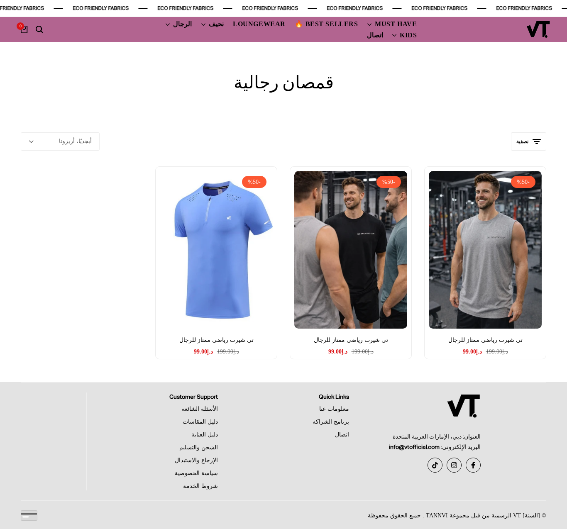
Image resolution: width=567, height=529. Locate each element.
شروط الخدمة (200, 486)
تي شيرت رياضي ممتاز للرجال (485, 340)
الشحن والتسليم (198, 447)
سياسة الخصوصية (196, 473)
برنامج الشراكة (331, 422)
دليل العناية (204, 434)
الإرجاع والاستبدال (196, 460)
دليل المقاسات (200, 422)
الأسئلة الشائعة (199, 409)
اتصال (342, 434)
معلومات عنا (334, 409)
